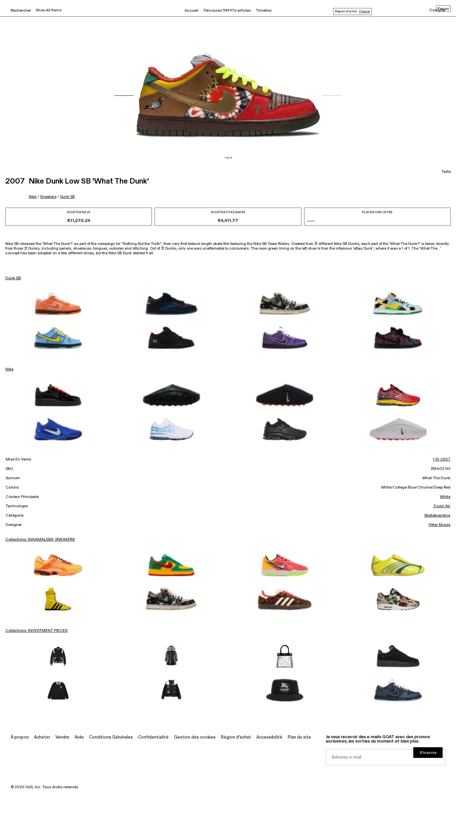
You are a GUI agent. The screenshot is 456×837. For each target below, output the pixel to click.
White (445, 497)
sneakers (48, 197)
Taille (446, 172)
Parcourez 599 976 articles (227, 11)
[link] (58, 303)
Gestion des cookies (195, 737)
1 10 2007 (441, 460)
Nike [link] (9, 369)
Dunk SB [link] (13, 278)
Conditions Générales (111, 737)
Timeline (263, 11)
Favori (443, 9)
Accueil (191, 11)
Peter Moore (439, 525)
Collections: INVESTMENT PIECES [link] (36, 631)
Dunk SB (67, 197)
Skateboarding (437, 516)
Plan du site (299, 737)
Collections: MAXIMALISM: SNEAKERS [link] (40, 540)
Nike (32, 197)
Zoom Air (441, 506)
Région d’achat (236, 737)
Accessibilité (269, 737)
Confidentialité (153, 737)
